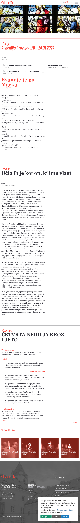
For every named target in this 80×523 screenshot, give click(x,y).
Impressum (58, 496)
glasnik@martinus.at (36, 499)
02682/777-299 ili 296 (36, 487)
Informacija (59, 477)
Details (65, 517)
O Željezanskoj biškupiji (63, 485)
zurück (75, 423)
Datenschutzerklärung (65, 510)
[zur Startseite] (7, 2)
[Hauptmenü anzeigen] (76, 3)
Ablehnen (56, 517)
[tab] (23, 67)
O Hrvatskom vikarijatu (62, 492)
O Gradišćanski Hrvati (61, 489)
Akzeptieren (46, 517)
